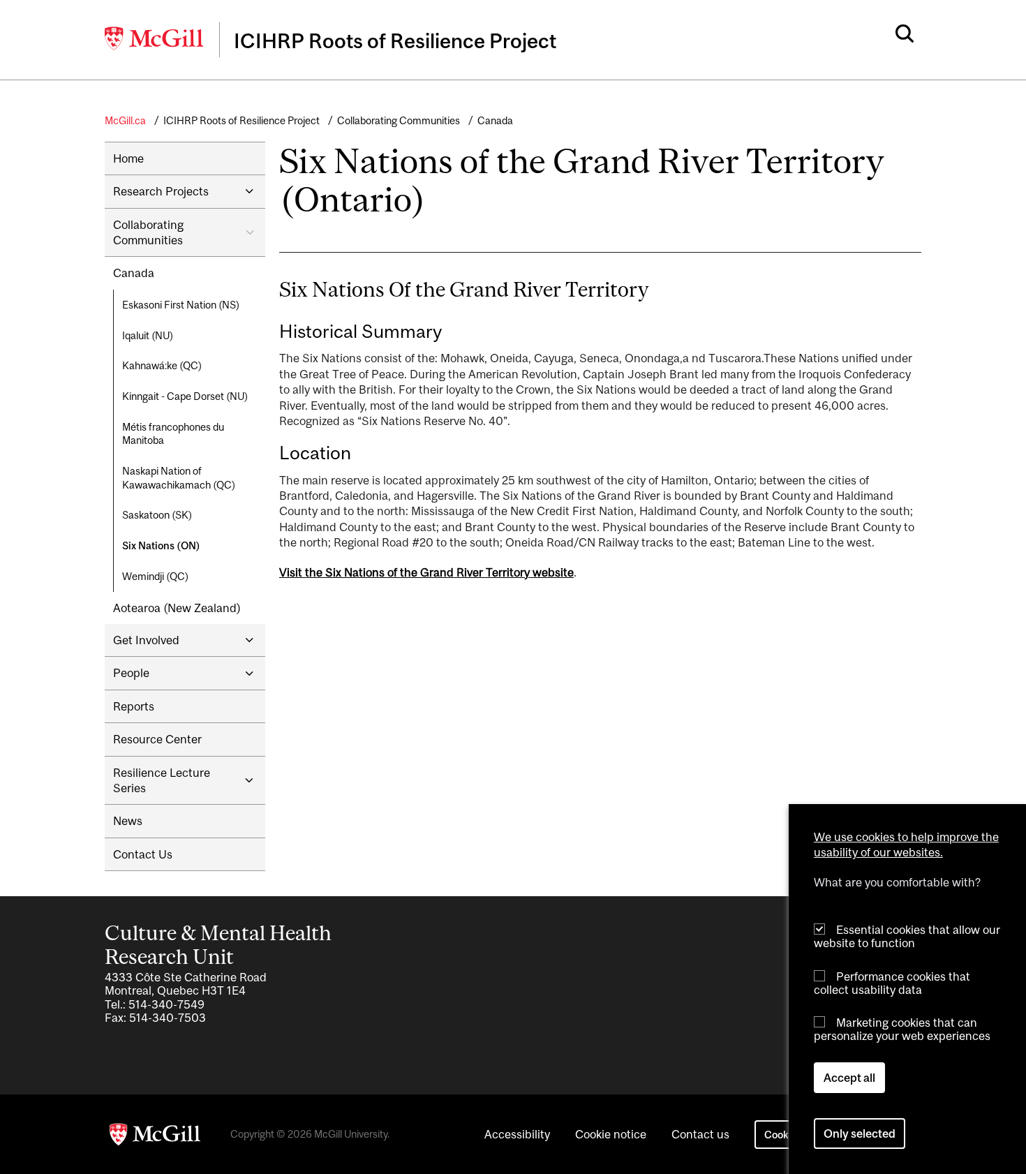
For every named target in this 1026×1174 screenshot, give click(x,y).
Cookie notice (610, 1134)
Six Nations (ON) (161, 545)
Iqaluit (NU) (147, 335)
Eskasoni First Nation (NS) (180, 305)
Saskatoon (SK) (157, 515)
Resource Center (157, 739)
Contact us (700, 1134)
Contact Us (142, 854)
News (127, 821)
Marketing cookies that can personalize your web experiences (902, 1029)
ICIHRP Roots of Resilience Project (241, 120)
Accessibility (517, 1134)
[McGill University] (155, 38)
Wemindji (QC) (155, 576)
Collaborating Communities (398, 120)
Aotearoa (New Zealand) (177, 608)
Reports (133, 706)
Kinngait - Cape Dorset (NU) (185, 396)
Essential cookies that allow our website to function (907, 936)
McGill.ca (125, 120)
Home (128, 158)
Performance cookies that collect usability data (892, 982)
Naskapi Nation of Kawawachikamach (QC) (178, 478)
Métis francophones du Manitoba (173, 434)
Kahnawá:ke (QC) (162, 365)
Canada (495, 120)
